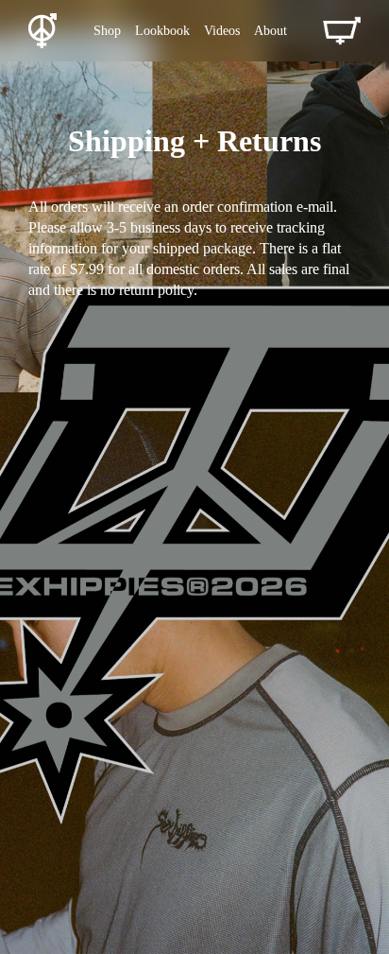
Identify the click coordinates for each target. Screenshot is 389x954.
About (270, 31)
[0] (342, 30)
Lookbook (162, 31)
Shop (107, 31)
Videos (222, 31)
